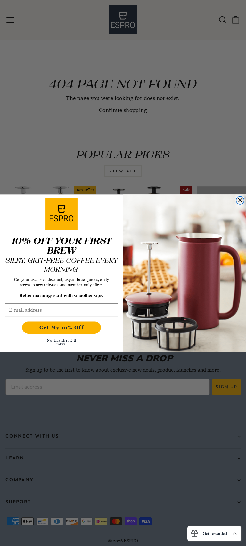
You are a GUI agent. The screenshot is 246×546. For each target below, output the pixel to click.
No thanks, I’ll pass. (62, 342)
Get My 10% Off (61, 327)
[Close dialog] (240, 200)
